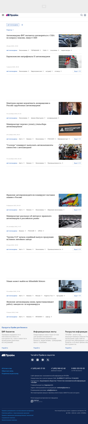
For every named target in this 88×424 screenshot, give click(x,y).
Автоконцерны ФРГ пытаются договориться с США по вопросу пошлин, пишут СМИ (30, 36)
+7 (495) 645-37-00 (38, 368)
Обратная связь (7, 371)
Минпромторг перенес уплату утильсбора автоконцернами (26, 125)
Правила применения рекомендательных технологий (17, 415)
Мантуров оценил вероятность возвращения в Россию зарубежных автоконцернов (28, 104)
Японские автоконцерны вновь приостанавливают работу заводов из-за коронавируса (30, 303)
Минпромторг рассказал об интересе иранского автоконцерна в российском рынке (28, 217)
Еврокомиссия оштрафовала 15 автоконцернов (28, 56)
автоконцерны (12, 25)
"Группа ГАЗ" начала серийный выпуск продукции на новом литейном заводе (30, 238)
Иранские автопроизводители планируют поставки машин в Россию (30, 196)
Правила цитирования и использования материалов (18, 410)
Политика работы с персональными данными (15, 413)
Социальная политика (8, 417)
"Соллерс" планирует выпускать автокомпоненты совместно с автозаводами (29, 146)
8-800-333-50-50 (78, 369)
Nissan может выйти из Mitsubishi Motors (25, 281)
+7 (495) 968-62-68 (58, 369)
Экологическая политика (9, 420)
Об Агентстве (7, 368)
